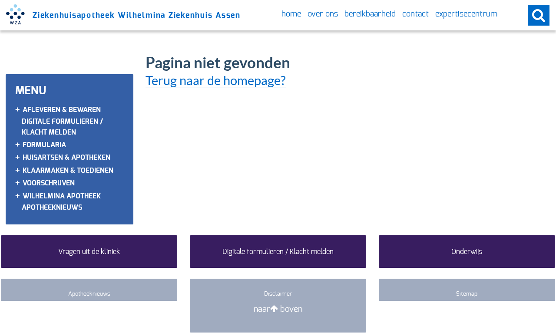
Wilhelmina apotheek (62, 196)
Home (291, 14)
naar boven (278, 308)
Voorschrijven (49, 183)
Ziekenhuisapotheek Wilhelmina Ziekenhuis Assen (137, 15)
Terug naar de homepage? (216, 80)
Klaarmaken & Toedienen (68, 170)
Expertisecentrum (466, 14)
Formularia (44, 144)
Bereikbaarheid (370, 14)
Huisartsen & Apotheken (66, 157)
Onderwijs (466, 251)
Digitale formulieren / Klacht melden (278, 251)
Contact (415, 14)
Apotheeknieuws (52, 207)
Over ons (323, 14)
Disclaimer (278, 293)
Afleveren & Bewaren (62, 109)
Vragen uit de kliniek (89, 251)
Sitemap (466, 293)
